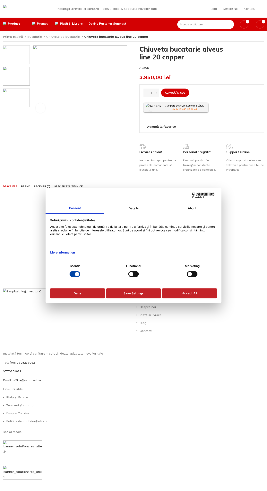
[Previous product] (254, 37)
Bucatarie (35, 37)
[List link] (200, 338)
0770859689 (12, 371)
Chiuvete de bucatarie (63, 37)
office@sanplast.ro (27, 380)
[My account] (262, 9)
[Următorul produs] (262, 37)
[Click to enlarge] (40, 108)
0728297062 (26, 362)
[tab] (10, 186)
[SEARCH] (229, 24)
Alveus (144, 67)
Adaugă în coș (175, 92)
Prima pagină (13, 37)
